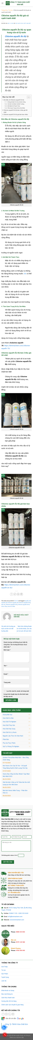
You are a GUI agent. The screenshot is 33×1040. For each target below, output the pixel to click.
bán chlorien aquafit (11, 602)
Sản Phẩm (4, 974)
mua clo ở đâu (11, 606)
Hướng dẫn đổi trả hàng (8, 1001)
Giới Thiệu (4, 967)
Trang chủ (4, 10)
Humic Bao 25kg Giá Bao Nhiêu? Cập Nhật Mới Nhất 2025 (16, 775)
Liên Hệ (3, 981)
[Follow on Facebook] (3, 1014)
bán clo (3, 604)
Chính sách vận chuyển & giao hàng (12, 1005)
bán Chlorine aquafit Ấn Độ (24, 602)
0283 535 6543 (23, 913)
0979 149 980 (20, 942)
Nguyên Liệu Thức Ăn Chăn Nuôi (13, 736)
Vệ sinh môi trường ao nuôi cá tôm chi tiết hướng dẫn (8, 628)
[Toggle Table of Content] (28, 97)
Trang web (7, 682)
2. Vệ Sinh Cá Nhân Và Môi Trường (15, 104)
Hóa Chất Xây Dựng (9, 729)
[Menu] (2, 3)
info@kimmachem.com (15, 916)
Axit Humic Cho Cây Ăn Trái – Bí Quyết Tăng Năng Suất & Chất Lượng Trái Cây (15, 767)
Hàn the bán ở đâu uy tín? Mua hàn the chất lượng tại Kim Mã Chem (16, 783)
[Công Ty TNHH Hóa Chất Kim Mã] (17, 3)
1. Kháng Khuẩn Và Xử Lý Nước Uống (16, 102)
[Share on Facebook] (11, 594)
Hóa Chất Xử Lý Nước (9, 732)
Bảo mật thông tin (7, 994)
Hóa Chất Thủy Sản (9, 725)
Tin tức (10, 10)
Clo (25, 274)
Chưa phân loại (7, 714)
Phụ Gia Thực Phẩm (9, 743)
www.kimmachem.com (17, 920)
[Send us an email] (6, 1014)
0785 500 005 (20, 950)
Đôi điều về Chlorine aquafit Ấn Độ (14, 100)
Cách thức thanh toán (8, 997)
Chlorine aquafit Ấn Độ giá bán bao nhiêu (16, 114)
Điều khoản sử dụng (7, 990)
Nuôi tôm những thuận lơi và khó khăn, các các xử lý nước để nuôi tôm (24, 628)
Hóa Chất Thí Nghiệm (9, 722)
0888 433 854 (20, 932)
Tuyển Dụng (5, 977)
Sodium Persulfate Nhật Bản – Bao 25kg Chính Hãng (16, 759)
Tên (5, 666)
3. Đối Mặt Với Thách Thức (13, 106)
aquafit (26, 600)
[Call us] (9, 1014)
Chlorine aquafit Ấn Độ (12, 604)
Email (6, 674)
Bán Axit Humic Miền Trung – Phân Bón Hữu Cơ (15, 792)
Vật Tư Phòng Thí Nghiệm (11, 746)
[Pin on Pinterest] (18, 594)
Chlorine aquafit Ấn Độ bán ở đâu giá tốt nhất (15, 111)
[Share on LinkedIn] (21, 594)
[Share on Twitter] (14, 594)
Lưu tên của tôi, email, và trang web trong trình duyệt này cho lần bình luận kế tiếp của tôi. (16, 693)
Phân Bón (6, 739)
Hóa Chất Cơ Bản (8, 718)
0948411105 (13, 913)
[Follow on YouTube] (12, 1014)
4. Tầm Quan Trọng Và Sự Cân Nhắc (16, 108)
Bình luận (7, 650)
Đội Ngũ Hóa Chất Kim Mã (23, 23)
